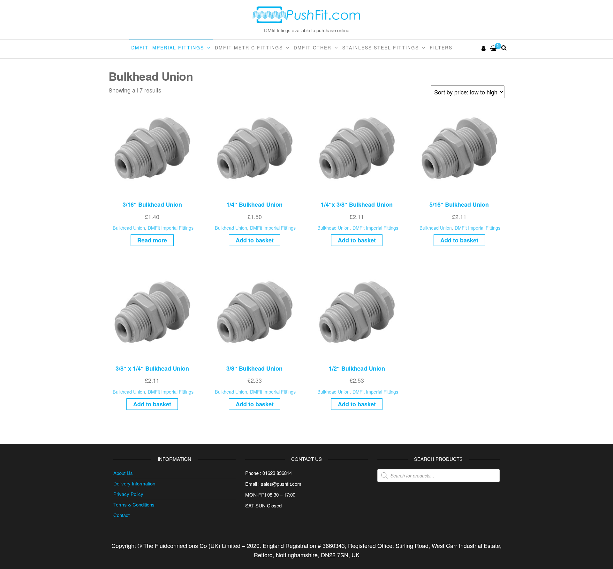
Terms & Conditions (134, 504)
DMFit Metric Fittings (249, 47)
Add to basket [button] (255, 240)
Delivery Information (134, 483)
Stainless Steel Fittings (380, 47)
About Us (123, 472)
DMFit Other (312, 47)
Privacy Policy (128, 494)
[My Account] (483, 48)
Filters (441, 47)
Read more (152, 240)
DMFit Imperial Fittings (167, 47)
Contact (121, 515)
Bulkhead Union (129, 227)
